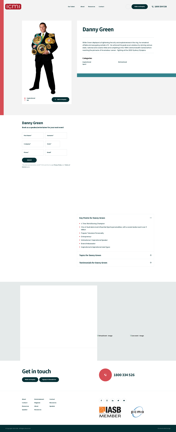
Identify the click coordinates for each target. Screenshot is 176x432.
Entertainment (39, 399)
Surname (50, 135)
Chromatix (161, 428)
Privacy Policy (58, 165)
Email (49, 152)
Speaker (24, 410)
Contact (24, 403)
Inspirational (31, 98)
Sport (84, 64)
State (49, 144)
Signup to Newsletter (49, 379)
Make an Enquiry (30, 379)
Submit (29, 160)
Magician (37, 403)
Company (27, 144)
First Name (28, 135)
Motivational (122, 62)
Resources (25, 406)
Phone (26, 152)
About (24, 399)
